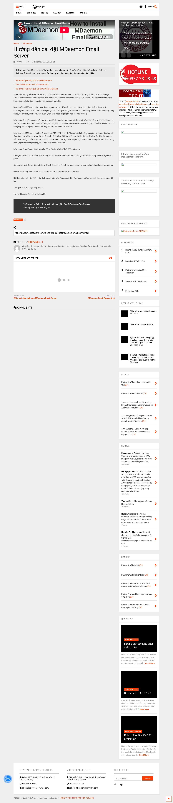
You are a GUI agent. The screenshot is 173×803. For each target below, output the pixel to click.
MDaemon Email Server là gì (101, 298)
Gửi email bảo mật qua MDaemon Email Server (37, 89)
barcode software (126, 104)
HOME (18, 13)
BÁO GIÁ (83, 13)
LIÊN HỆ (44, 13)
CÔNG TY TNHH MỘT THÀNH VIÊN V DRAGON (77, 798)
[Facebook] (145, 6)
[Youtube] (141, 6)
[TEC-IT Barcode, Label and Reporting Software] (135, 97)
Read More (150, 663)
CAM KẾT (57, 13)
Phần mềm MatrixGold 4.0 (141, 325)
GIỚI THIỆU (31, 13)
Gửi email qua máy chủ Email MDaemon (34, 80)
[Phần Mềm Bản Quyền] (37, 8)
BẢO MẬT (70, 13)
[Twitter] (121, 785)
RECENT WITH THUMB (132, 303)
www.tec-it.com (132, 101)
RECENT (125, 375)
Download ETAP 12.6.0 (137, 693)
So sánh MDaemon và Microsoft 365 (32, 85)
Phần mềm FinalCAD (133, 731)
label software (141, 104)
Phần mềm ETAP (131, 640)
